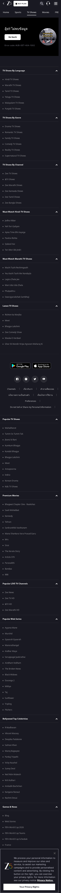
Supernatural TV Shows (15, 155)
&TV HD (8, 604)
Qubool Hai (10, 244)
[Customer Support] (48, 3)
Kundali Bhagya (12, 451)
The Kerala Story (12, 551)
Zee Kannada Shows (14, 191)
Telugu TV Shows (12, 97)
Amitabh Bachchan (13, 786)
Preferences (40, 401)
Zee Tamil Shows (12, 197)
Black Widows (11, 674)
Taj (6, 692)
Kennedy (9, 516)
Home (6, 12)
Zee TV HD (9, 598)
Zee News (9, 592)
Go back (12, 37)
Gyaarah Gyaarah (13, 639)
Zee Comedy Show (13, 332)
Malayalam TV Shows (14, 102)
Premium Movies (11, 496)
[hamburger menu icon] (55, 3)
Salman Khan (11, 745)
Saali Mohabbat (12, 510)
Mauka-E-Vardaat (13, 338)
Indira (7, 474)
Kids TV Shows (11, 486)
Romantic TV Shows (13, 132)
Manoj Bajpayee (12, 751)
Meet (7, 320)
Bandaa (8, 568)
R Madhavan (10, 727)
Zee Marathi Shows (13, 185)
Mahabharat (10, 428)
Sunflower (9, 698)
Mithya (8, 686)
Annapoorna (10, 469)
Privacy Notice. (45, 880)
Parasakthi (9, 563)
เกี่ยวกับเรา (37, 389)
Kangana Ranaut (12, 792)
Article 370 (10, 557)
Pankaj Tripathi (11, 756)
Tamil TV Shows (12, 91)
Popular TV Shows (11, 419)
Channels (21, 389)
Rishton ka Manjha (13, 314)
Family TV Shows (12, 138)
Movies (45, 12)
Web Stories (10, 821)
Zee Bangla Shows (13, 202)
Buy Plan (22, 3)
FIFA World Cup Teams (15, 833)
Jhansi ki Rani (11, 439)
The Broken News (13, 668)
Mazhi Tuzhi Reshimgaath (16, 267)
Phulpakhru (10, 291)
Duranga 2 (9, 680)
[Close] (54, 853)
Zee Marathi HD (12, 610)
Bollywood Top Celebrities (15, 719)
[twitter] (33, 379)
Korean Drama (11, 480)
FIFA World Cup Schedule (16, 839)
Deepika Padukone (13, 739)
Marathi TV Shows (13, 85)
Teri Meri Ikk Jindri (13, 249)
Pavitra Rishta (11, 238)
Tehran (8, 521)
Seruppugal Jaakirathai (15, 657)
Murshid (8, 633)
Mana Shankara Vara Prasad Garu (20, 533)
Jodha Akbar (10, 220)
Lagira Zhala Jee (12, 279)
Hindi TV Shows (12, 79)
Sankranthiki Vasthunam (16, 527)
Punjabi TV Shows (13, 108)
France (8, 845)
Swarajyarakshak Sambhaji (17, 296)
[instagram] (24, 379)
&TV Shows (10, 179)
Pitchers (8, 709)
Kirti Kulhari (10, 780)
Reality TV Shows (12, 149)
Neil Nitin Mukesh (13, 774)
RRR (6, 574)
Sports (18, 12)
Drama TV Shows (12, 126)
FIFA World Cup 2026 (14, 827)
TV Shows (31, 12)
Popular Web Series (12, 619)
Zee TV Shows (11, 173)
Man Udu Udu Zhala (14, 285)
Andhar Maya (11, 651)
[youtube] (42, 379)
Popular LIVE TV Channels (15, 584)
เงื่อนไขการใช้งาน (19, 401)
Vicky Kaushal (11, 762)
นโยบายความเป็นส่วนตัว (40, 395)
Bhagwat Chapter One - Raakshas (20, 504)
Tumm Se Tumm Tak (14, 433)
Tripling (8, 704)
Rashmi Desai (11, 797)
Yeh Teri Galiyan (12, 226)
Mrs (6, 539)
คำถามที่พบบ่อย (15, 395)
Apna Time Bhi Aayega (15, 232)
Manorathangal (12, 645)
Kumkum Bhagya (12, 445)
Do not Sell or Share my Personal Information (29, 407)
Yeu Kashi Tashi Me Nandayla (18, 273)
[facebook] (16, 379)
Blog (7, 815)
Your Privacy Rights (29, 887)
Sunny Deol (10, 768)
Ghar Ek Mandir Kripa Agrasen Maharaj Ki (24, 344)
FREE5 (58, 12)
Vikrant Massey (12, 733)
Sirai (7, 545)
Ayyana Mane (11, 627)
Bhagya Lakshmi (12, 326)
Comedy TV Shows (13, 144)
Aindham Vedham (13, 662)
